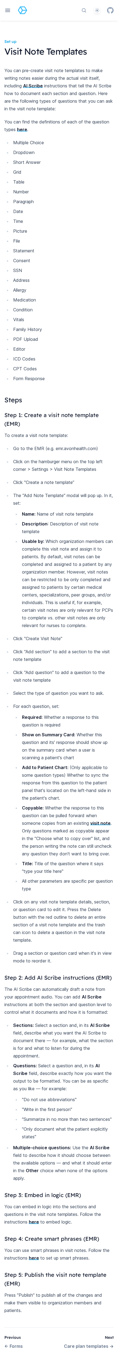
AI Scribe (33, 85)
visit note (100, 823)
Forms (13, 1346)
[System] (97, 10)
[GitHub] (110, 10)
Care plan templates (89, 1346)
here (22, 129)
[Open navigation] (7, 10)
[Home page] (22, 10)
